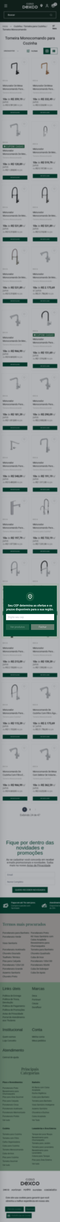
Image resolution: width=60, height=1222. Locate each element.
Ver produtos (17, 626)
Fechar (42, 626)
